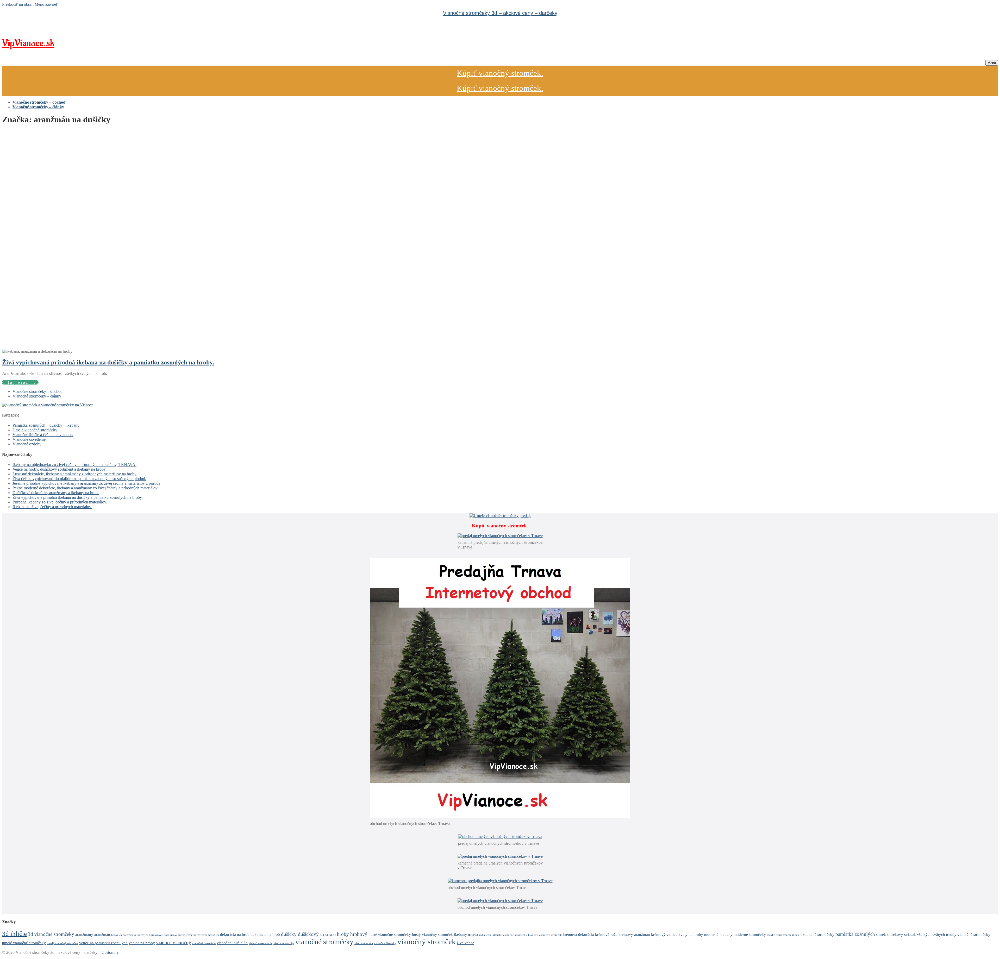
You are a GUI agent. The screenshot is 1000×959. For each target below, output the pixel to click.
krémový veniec (664, 934)
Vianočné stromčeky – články (36, 396)
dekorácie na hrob (265, 934)
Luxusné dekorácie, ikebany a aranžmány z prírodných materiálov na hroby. (74, 474)
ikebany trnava (466, 934)
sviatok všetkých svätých (924, 934)
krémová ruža (606, 934)
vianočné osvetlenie (260, 943)
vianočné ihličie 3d (232, 943)
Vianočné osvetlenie (29, 439)
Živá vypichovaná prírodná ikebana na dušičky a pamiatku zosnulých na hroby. (108, 362)
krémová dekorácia (578, 934)
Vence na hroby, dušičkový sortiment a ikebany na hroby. (59, 469)
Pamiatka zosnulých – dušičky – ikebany (45, 425)
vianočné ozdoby (283, 943)
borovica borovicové (123, 934)
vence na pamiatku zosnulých (103, 943)
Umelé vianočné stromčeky (34, 430)
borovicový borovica (206, 934)
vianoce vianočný (173, 942)
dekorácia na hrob (234, 934)
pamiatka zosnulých (855, 934)
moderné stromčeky (750, 934)
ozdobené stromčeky (817, 934)
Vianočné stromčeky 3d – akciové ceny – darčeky (500, 13)
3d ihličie (14, 933)
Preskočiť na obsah (18, 4)
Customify (110, 952)
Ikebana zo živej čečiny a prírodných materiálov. (52, 506)
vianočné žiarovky (385, 943)
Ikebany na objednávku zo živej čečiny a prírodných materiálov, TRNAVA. (74, 464)
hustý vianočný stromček (432, 934)
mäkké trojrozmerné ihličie (783, 934)
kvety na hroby (690, 934)
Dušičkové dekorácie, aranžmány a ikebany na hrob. (55, 492)
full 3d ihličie (328, 934)
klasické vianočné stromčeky (509, 934)
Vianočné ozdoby (26, 444)
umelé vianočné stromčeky (24, 943)
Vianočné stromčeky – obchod (37, 391)
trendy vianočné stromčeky (968, 934)
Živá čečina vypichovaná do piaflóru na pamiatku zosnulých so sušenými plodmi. (79, 478)
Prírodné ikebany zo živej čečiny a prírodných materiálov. (59, 502)
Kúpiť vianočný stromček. (500, 73)
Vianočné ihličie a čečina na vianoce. (42, 434)
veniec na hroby (142, 943)
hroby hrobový (352, 934)
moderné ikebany (718, 934)
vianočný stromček (426, 941)
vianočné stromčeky (324, 942)
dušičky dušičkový (300, 934)
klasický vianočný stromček (545, 934)
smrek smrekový (889, 934)
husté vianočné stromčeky (389, 934)
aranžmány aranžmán (92, 934)
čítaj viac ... (20, 382)
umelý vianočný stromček (62, 943)
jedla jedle (485, 934)
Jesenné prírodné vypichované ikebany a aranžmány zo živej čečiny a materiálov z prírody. (86, 483)
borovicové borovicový (178, 934)
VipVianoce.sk (28, 43)
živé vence (465, 943)
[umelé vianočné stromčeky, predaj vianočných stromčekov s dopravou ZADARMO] (47, 405)
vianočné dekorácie (204, 943)
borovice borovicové (150, 934)
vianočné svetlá (363, 943)
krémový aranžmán (634, 934)
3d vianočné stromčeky (51, 934)
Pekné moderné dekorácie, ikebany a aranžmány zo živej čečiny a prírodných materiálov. (85, 488)
